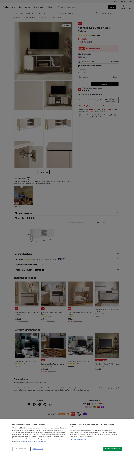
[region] (67, 436)
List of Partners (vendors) (78, 439)
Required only (21, 449)
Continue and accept (112, 449)
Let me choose (38, 449)
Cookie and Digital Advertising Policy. (33, 441)
